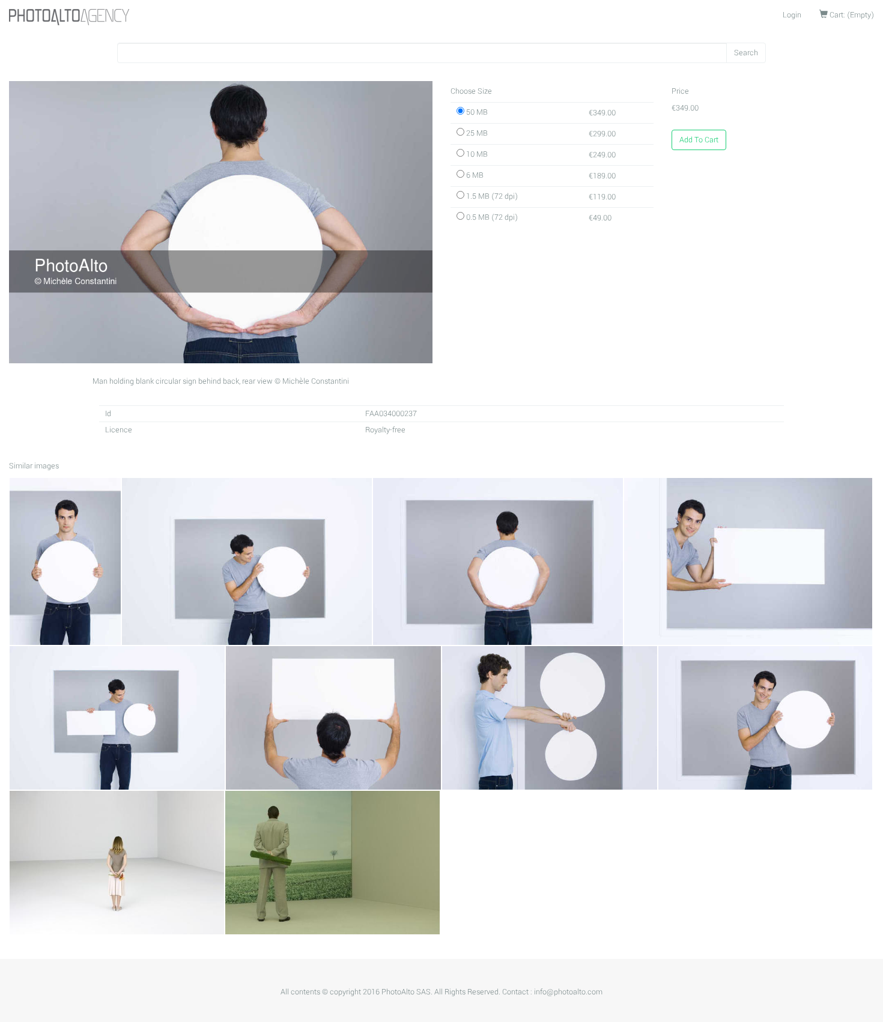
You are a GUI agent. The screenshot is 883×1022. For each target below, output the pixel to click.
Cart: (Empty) (851, 15)
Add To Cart (698, 140)
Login (792, 15)
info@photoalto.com (568, 992)
